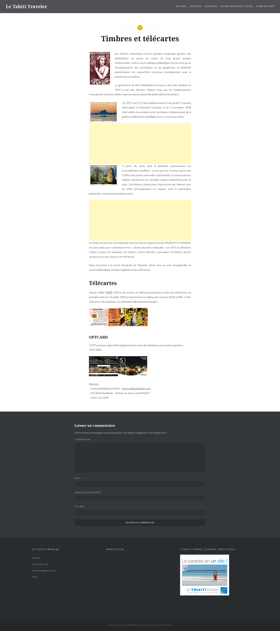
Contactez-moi (40, 564)
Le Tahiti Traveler (26, 6)
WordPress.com (164, 625)
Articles (195, 6)
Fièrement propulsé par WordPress (124, 625)
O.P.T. (109, 292)
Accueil (181, 6)
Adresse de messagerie (88, 492)
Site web (79, 506)
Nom (77, 478)
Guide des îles (265, 6)
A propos (211, 6)
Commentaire (82, 439)
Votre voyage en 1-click (236, 6)
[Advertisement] (140, 146)
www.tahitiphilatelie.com (136, 388)
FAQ (34, 576)
